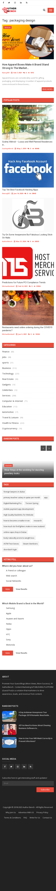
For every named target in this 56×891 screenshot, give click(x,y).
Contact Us (47, 817)
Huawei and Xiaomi (15, 618)
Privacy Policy (42, 812)
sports (5, 362)
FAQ (25, 817)
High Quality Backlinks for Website (18, 514)
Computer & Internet (12, 400)
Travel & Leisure (10, 417)
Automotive (8, 411)
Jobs (4, 357)
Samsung (10, 608)
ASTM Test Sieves (11, 543)
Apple (8, 613)
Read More (47, 89)
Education (7, 406)
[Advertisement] (28, 860)
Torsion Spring (32, 503)
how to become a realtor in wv (17, 520)
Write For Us (35, 817)
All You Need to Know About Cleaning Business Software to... (35, 726)
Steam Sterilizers (30, 543)
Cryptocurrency (9, 428)
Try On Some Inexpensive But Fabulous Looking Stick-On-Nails (27, 236)
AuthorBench (7, 241)
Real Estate (8, 379)
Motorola (10, 644)
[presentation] (43, 448)
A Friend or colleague (16, 570)
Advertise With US (26, 812)
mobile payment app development (19, 509)
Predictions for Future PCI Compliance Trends (24, 282)
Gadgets (6, 384)
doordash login (10, 549)
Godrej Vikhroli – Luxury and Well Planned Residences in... (27, 143)
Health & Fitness (10, 422)
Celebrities (7, 390)
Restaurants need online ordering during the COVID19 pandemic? (27, 329)
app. (46, 497)
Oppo (8, 629)
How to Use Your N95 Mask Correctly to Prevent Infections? (35, 739)
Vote (7, 589)
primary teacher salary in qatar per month (22, 497)
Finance (5, 351)
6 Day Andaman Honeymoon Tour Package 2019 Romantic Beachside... (35, 713)
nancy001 (6, 73)
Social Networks (13, 581)
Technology (8, 373)
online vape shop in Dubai (15, 532)
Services (7, 27)
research (38, 520)
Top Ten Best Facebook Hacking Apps (20, 189)
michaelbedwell (8, 286)
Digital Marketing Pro (13, 503)
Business (6, 368)
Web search (11, 575)
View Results (21, 589)
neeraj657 (6, 193)
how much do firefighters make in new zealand (24, 526)
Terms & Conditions (12, 817)
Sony (8, 639)
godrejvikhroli (7, 148)
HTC (8, 634)
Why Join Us (11, 812)
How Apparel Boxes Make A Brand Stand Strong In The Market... (25, 66)
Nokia (8, 623)
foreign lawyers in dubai (14, 491)
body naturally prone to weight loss (19, 538)
